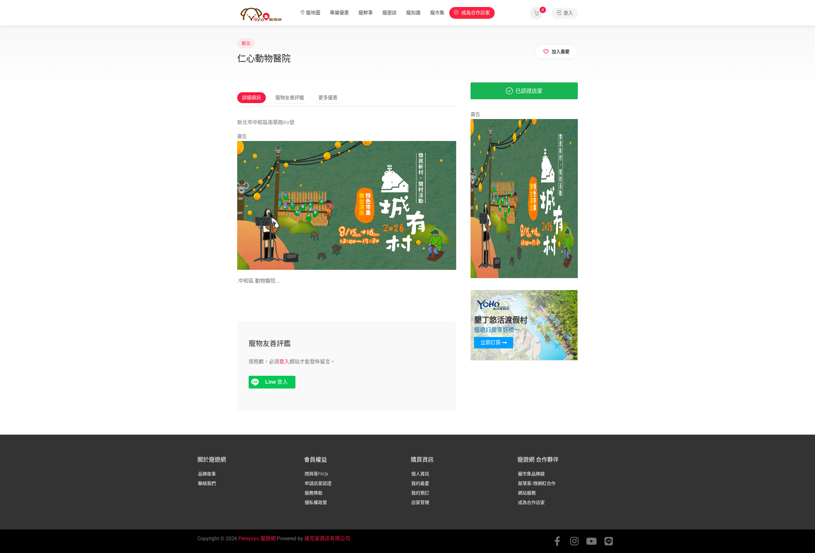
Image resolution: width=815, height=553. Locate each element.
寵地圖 (313, 13)
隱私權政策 (316, 502)
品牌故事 (207, 473)
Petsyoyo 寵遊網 (257, 539)
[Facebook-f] (557, 541)
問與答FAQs (316, 473)
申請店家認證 (318, 483)
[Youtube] (591, 541)
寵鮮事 (365, 13)
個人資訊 (420, 473)
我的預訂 (420, 492)
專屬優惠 (339, 13)
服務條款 (313, 492)
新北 (246, 43)
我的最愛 (420, 483)
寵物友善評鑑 (289, 98)
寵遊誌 (389, 13)
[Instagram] (574, 541)
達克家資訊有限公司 (327, 539)
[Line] (608, 541)
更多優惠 (327, 98)
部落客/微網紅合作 (537, 483)
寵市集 (437, 13)
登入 (567, 13)
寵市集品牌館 (531, 473)
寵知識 (413, 13)
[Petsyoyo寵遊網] (261, 14)
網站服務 (527, 492)
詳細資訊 (251, 98)
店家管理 (420, 502)
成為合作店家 (475, 13)
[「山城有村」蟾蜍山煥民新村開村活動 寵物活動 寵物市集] (346, 205)
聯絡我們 (207, 483)
